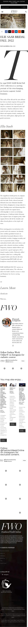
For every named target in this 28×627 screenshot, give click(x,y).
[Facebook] (6, 31)
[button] (2, 12)
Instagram (6, 574)
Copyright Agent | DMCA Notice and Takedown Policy (13, 607)
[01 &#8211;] (7, 134)
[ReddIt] (19, 31)
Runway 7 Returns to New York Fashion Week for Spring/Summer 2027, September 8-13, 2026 (22, 394)
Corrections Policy (8, 609)
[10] (7, 188)
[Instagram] (13, 345)
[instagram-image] (4, 368)
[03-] (7, 152)
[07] (19, 161)
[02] (19, 134)
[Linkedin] (16, 31)
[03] (19, 143)
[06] (7, 161)
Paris (1, 410)
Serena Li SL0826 (12, 388)
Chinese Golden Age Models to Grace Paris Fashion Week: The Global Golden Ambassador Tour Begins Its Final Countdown (3, 398)
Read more (3, 440)
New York (21, 402)
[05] (19, 152)
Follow (23, 361)
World (11, 391)
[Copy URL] (22, 31)
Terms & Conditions (16, 615)
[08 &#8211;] (7, 170)
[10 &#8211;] (19, 179)
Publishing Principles (17, 609)
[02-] (7, 143)
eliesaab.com (3, 293)
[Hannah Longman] (6, 332)
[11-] (19, 188)
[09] (7, 179)
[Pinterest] (12, 31)
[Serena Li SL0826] (13, 384)
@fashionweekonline (11, 360)
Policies (2, 609)
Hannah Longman (16, 319)
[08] (19, 170)
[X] (9, 31)
